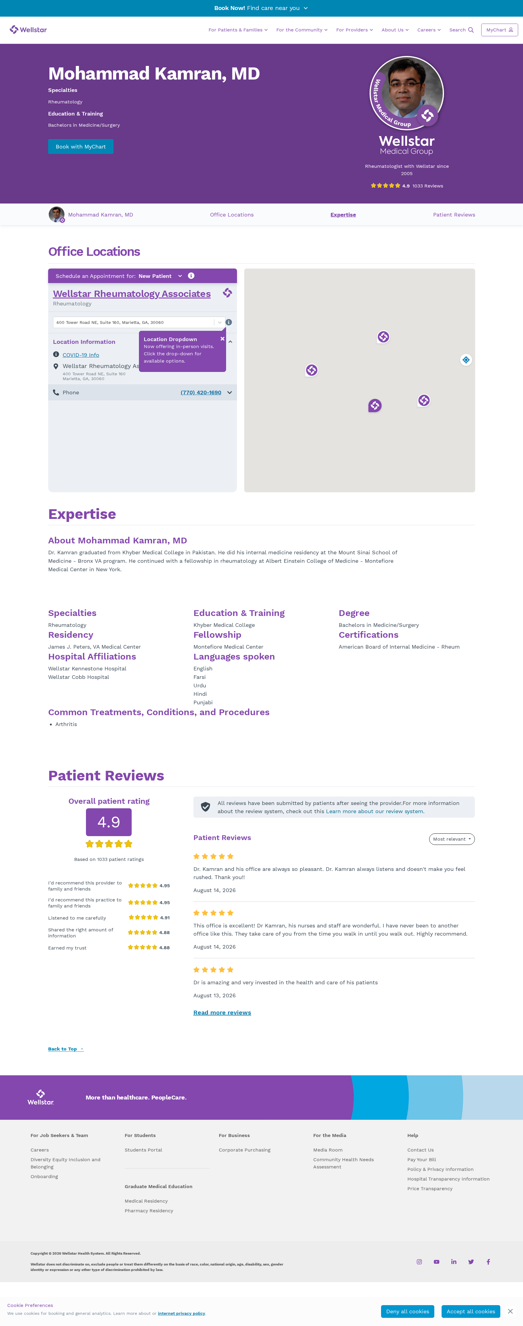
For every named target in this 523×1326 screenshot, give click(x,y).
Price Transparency (429, 1188)
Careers (427, 30)
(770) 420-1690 (201, 392)
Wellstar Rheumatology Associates (132, 293)
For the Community (300, 30)
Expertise (343, 214)
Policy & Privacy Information (440, 1169)
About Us (393, 30)
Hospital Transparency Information (448, 1179)
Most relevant (450, 839)
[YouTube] (436, 1262)
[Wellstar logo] (28, 29)
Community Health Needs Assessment (343, 1163)
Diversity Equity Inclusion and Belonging (65, 1163)
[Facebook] (488, 1262)
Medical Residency (146, 1201)
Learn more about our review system (374, 811)
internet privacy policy (181, 1313)
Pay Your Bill (421, 1159)
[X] (471, 1262)
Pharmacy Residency (149, 1211)
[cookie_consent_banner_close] (510, 1311)
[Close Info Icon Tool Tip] (222, 339)
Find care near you (257, 7)
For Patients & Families (236, 30)
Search (458, 30)
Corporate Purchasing (245, 1150)
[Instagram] (419, 1262)
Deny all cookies (407, 1311)
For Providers (352, 30)
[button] (142, 392)
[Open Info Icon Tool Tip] (191, 275)
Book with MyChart (81, 146)
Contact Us (420, 1150)
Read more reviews (222, 1012)
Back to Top (63, 1049)
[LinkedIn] (454, 1262)
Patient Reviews (454, 214)
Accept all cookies (471, 1311)
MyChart (497, 30)
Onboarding (44, 1176)
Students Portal (143, 1150)
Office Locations (232, 214)
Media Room (328, 1150)
